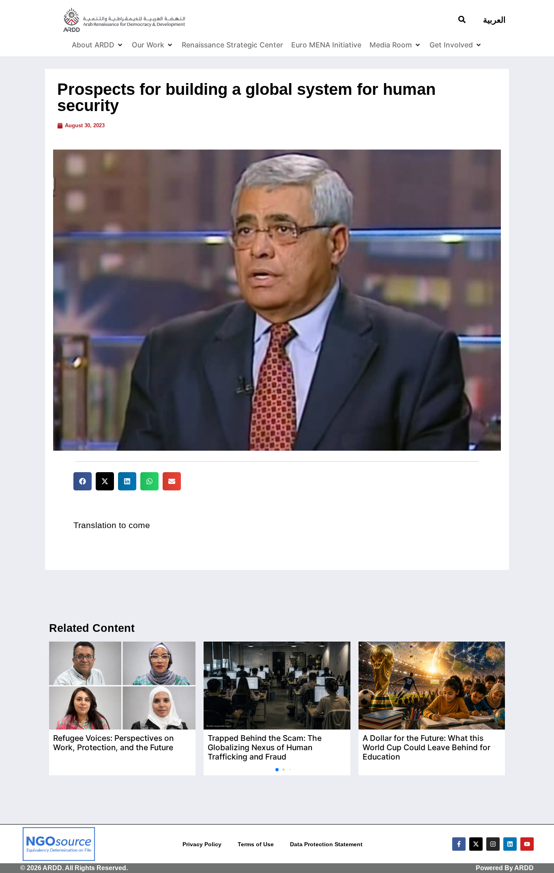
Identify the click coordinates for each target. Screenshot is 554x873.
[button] (82, 481)
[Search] (462, 19)
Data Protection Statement (326, 844)
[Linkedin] (510, 844)
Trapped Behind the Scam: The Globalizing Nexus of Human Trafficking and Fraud (265, 747)
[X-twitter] (476, 844)
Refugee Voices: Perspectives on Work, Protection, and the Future (113, 742)
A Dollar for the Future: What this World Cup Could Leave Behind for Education (426, 747)
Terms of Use (256, 844)
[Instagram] (493, 844)
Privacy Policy (202, 844)
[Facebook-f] (459, 844)
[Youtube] (527, 844)
